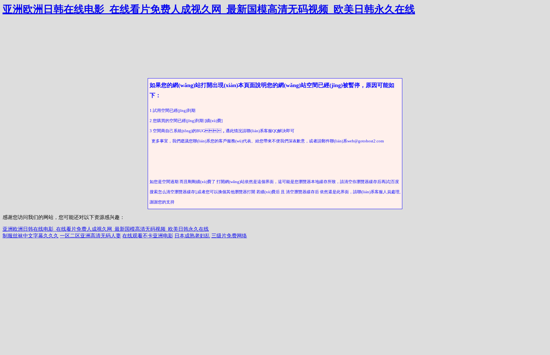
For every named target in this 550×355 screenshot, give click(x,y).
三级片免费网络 (229, 235)
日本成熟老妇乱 (192, 235)
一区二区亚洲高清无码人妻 (90, 235)
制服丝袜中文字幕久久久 (31, 235)
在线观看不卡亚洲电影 (147, 235)
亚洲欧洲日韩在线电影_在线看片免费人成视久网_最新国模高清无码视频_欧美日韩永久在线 (209, 9)
